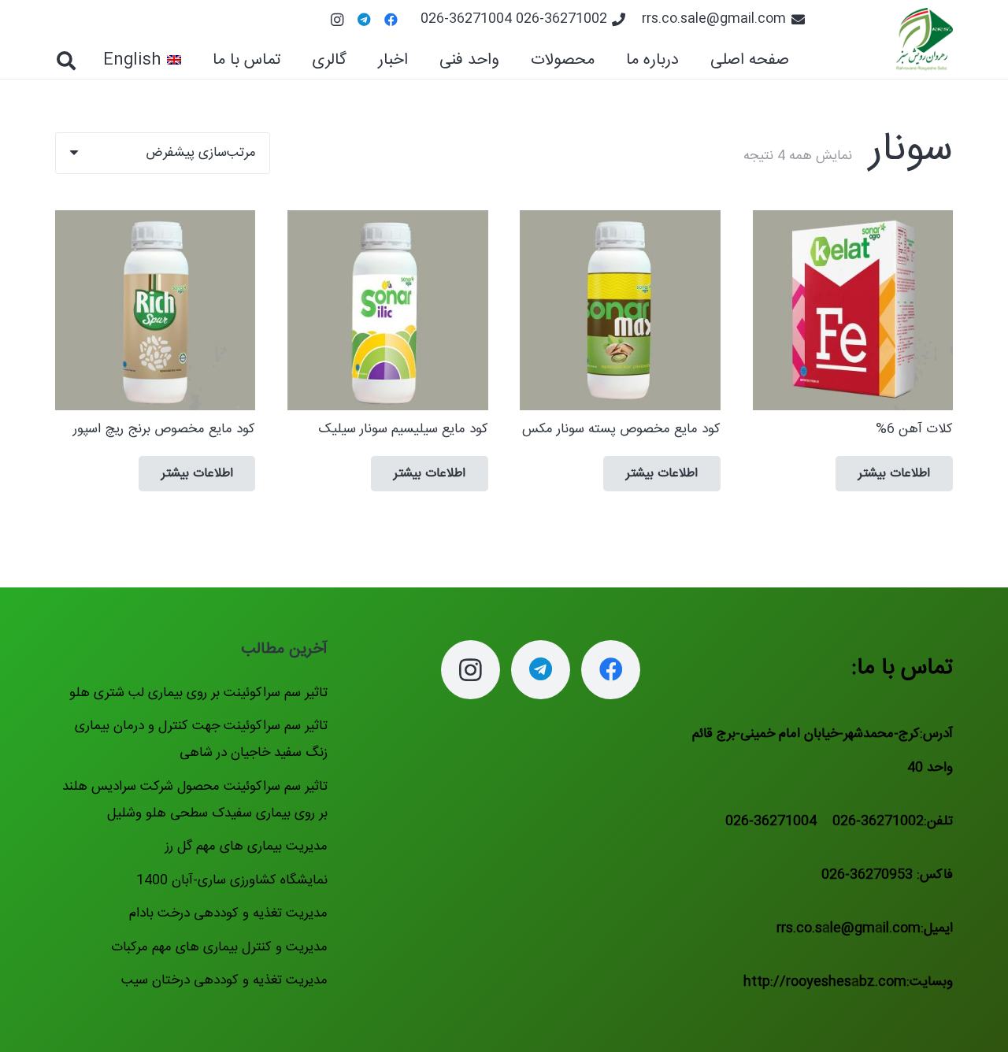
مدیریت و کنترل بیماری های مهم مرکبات (219, 947)
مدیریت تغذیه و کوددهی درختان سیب (224, 980)
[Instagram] (337, 19)
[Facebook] (390, 19)
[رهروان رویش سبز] (924, 39)
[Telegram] (363, 19)
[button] (517, 60)
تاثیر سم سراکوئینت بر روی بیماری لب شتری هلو (198, 693)
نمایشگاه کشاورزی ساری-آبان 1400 (232, 880)
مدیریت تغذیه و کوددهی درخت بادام (228, 913)
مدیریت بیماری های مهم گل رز (246, 846)
